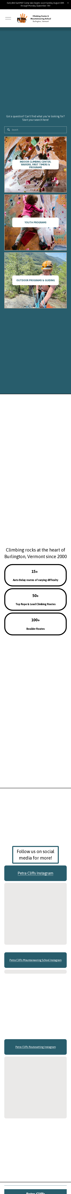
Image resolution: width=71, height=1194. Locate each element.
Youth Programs (35, 222)
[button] (68, 3)
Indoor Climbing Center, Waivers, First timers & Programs (35, 164)
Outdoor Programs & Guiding (35, 280)
